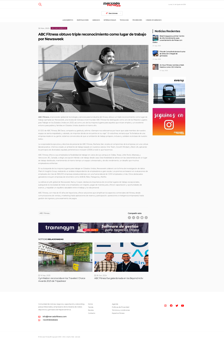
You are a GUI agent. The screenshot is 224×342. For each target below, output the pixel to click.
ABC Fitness (44, 213)
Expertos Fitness (118, 313)
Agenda (115, 304)
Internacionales (110, 20)
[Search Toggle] (40, 4)
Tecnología (124, 20)
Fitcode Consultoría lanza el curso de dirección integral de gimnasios (172, 54)
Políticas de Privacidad (120, 307)
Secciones (113, 13)
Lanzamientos (68, 20)
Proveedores (137, 20)
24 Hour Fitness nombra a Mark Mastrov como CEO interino (172, 66)
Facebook (129, 217)
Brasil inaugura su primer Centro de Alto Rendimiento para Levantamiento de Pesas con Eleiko (168, 39)
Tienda (90, 307)
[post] (155, 38)
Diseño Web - (73, 337)
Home (90, 304)
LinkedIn (137, 217)
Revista (91, 310)
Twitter (133, 217)
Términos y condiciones (121, 310)
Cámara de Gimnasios (153, 20)
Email (142, 217)
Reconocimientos (59, 28)
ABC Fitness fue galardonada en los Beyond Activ (118, 278)
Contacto (91, 313)
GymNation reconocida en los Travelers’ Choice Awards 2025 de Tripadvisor (61, 279)
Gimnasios (96, 20)
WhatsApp (146, 217)
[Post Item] (65, 257)
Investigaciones (83, 20)
